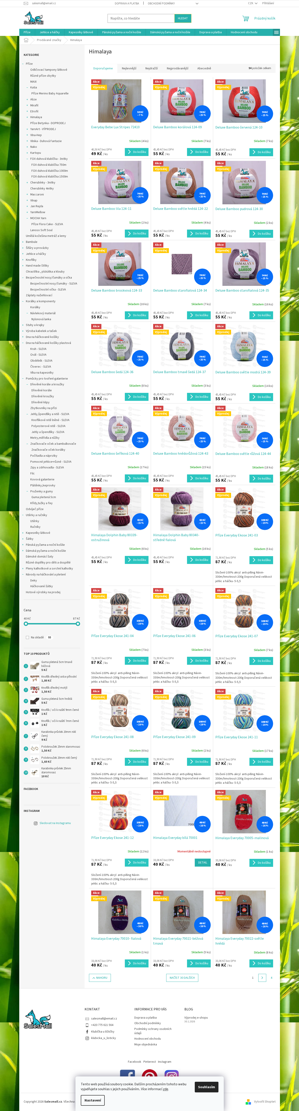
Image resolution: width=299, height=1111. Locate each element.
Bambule (31, 242)
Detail (202, 862)
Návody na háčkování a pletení (46, 574)
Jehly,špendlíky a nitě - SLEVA (49, 414)
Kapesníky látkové (38, 533)
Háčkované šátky (41, 586)
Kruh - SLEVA (38, 349)
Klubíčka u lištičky (102, 1031)
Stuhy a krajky (35, 325)
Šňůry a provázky (37, 248)
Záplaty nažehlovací (39, 295)
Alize (33, 99)
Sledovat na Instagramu (55, 823)
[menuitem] (27, 32)
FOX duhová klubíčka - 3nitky (49, 159)
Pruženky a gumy (41, 491)
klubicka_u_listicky (103, 1038)
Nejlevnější (129, 68)
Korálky (35, 307)
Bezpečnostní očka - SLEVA (48, 289)
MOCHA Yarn (38, 218)
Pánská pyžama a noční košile (45, 545)
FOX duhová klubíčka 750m (48, 165)
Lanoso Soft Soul (41, 230)
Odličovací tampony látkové (48, 70)
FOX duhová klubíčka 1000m (49, 171)
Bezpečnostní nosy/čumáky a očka (49, 277)
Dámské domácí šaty (39, 556)
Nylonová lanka (41, 319)
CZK (251, 3)
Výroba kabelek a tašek (41, 331)
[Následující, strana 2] (262, 978)
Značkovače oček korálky (48, 450)
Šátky (29, 539)
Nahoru (101, 978)
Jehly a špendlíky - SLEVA (47, 432)
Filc (32, 473)
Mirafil (34, 105)
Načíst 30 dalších (182, 978)
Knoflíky (31, 260)
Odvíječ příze (35, 509)
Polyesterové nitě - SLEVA (48, 426)
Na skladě (41, 637)
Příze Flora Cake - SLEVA (47, 224)
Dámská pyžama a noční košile (46, 551)
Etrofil (34, 111)
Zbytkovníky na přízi (43, 408)
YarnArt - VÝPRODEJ (43, 129)
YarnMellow (37, 212)
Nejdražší (151, 68)
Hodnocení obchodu (147, 1039)
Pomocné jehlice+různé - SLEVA (50, 462)
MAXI (33, 82)
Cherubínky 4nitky (42, 188)
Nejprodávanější (177, 68)
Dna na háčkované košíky (42, 337)
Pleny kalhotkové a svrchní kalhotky (49, 568)
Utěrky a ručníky (36, 515)
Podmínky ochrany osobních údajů (153, 1031)
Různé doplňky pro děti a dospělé (48, 562)
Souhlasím (206, 1087)
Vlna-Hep (36, 135)
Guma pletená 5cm (43, 497)
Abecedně (204, 68)
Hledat (183, 18)
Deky (33, 580)
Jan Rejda (36, 206)
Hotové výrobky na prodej (43, 592)
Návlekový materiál (43, 313)
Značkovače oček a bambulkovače (53, 444)
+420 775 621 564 (102, 1025)
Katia (33, 87)
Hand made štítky (37, 265)
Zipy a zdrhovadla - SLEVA (47, 467)
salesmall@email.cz (104, 1018)
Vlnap (33, 200)
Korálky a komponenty (41, 301)
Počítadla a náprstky (43, 456)
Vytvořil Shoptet (265, 1101)
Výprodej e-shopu (196, 1018)
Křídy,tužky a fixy (41, 503)
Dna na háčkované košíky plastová (48, 343)
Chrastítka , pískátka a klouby (45, 271)
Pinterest (149, 1062)
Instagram (164, 1062)
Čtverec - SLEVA (40, 366)
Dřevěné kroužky (42, 396)
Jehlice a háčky (36, 254)
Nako (33, 147)
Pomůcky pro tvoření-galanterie (47, 378)
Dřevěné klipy (40, 402)
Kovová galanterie (42, 479)
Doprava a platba (127, 4)
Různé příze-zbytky (43, 76)
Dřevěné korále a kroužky (47, 384)
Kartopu (35, 153)
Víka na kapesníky (42, 372)
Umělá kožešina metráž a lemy (46, 236)
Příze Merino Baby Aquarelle (50, 93)
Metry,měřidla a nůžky (45, 438)
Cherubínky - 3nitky (42, 182)
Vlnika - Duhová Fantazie (46, 141)
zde (165, 1089)
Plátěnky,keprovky (42, 485)
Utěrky (34, 521)
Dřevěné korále (41, 390)
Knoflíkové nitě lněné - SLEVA (50, 420)
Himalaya (36, 117)
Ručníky (35, 527)
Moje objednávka (145, 1044)
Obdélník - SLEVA (41, 361)
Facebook (134, 1062)
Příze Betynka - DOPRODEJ (48, 123)
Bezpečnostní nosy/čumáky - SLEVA (53, 283)
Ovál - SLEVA (38, 355)
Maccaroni (37, 194)
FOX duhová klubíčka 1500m (49, 176)
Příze (29, 64)
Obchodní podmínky (161, 4)
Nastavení (93, 1100)
